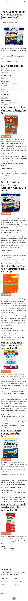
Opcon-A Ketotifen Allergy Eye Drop (12, 89)
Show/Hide (15, 61)
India (16, 589)
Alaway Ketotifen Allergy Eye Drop (11, 77)
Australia (17, 586)
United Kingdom (19, 581)
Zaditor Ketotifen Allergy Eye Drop (11, 70)
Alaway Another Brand (8, 96)
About (2, 584)
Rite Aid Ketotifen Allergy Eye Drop (11, 83)
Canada (17, 584)
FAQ (2, 586)
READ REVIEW (4, 72)
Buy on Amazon (6, 136)
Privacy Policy (4, 581)
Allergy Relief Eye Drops (12, 22)
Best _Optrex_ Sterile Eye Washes (14, 263)
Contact (3, 589)
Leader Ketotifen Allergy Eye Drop (11, 102)
